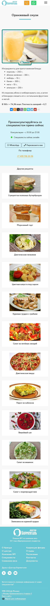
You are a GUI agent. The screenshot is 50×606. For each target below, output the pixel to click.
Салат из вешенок (25, 462)
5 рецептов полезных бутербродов (25, 195)
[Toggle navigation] (45, 3)
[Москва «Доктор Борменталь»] (9, 3)
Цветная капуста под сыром (25, 284)
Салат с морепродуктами (25, 491)
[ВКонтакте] (11, 109)
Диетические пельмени (25, 254)
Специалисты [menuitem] (8, 557)
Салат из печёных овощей (25, 343)
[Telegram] (31, 109)
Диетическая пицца (25, 373)
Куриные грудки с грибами (25, 314)
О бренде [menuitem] (7, 547)
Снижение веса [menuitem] (9, 561)
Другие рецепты (25, 168)
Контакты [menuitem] (31, 557)
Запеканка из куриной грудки (25, 521)
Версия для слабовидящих (15, 599)
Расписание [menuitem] (32, 554)
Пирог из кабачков (25, 403)
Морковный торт (25, 225)
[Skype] (28, 109)
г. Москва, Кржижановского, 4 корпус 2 (17, 593)
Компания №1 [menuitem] (9, 554)
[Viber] (21, 109)
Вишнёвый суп (25, 432)
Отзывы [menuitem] (30, 551)
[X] (18, 109)
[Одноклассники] (14, 109)
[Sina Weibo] (35, 109)
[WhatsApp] (25, 109)
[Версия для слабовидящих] (3, 599)
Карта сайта (6, 596)
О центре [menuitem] (6, 551)
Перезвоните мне (34, 145)
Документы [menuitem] (32, 561)
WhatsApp (14, 145)
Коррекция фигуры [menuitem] (35, 547)
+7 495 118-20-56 (25, 156)
